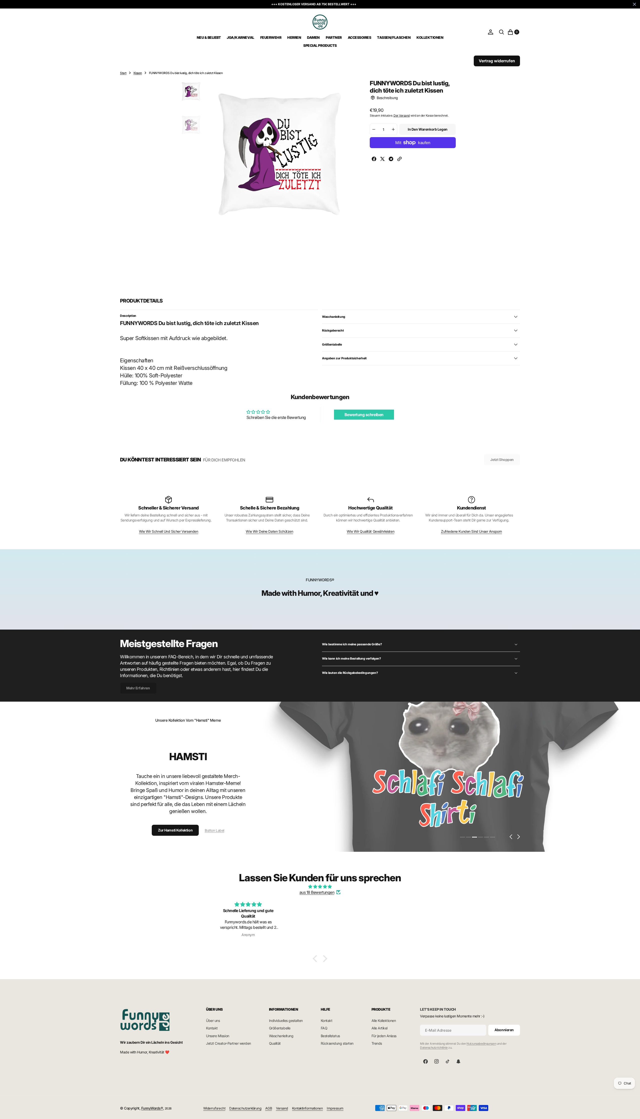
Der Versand (402, 115)
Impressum (335, 1108)
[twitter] (382, 159)
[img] (320, 886)
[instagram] (436, 1061)
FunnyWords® (152, 1108)
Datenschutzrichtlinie (434, 1047)
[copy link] (399, 159)
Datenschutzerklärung (245, 1108)
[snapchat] (458, 1061)
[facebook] (374, 159)
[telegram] (391, 159)
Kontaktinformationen (307, 1108)
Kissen (138, 73)
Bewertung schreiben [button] (364, 414)
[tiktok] (447, 1061)
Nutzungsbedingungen (481, 1043)
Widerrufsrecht (214, 1108)
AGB (268, 1108)
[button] (490, 32)
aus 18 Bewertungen (317, 892)
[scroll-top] (631, 1110)
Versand (282, 1108)
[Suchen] (501, 32)
